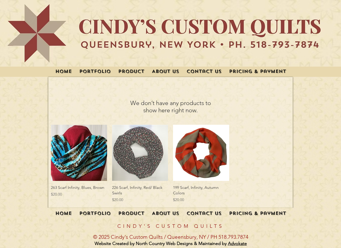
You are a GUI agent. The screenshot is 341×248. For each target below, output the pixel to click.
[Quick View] (79, 153)
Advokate (237, 243)
